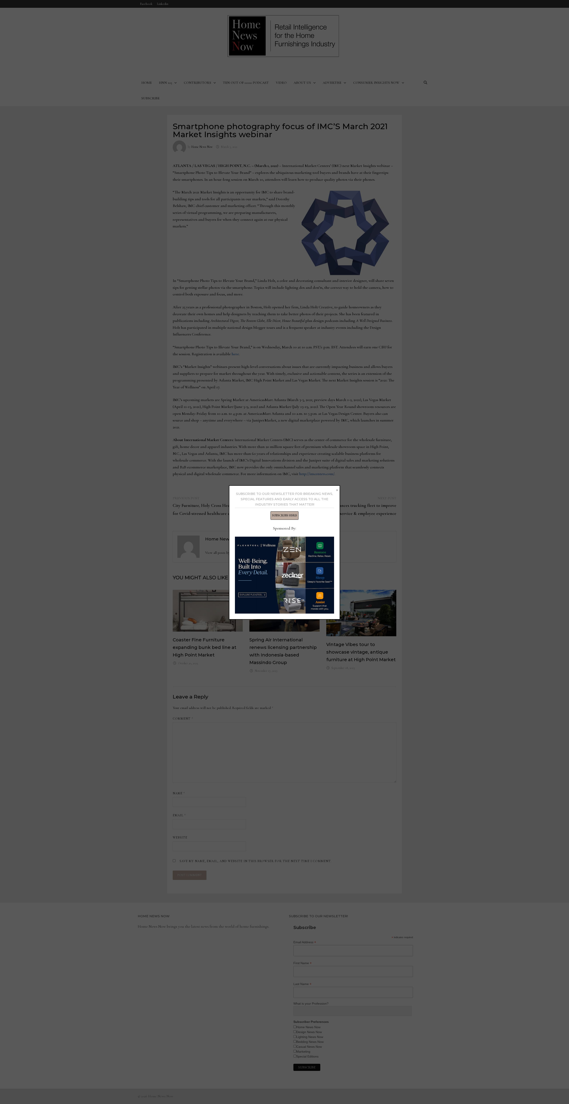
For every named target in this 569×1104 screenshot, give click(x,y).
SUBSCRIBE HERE (284, 515)
